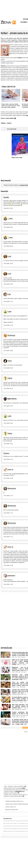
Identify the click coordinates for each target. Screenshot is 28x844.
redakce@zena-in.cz (19, 791)
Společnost (23, 22)
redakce (23, 788)
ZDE (15, 118)
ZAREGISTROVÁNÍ (24, 185)
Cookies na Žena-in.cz (10, 807)
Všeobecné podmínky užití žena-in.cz (14, 801)
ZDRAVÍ (9, 123)
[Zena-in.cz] (9, 22)
